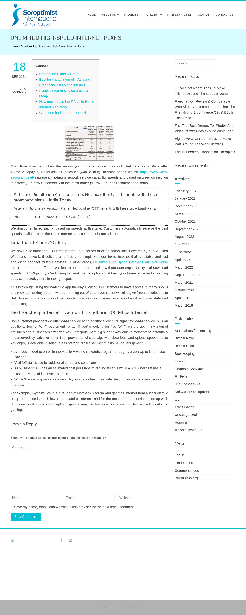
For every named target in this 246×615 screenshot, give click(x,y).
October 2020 (185, 290)
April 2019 (182, 298)
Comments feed (187, 470)
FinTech (181, 376)
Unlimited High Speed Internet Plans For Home (130, 262)
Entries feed (184, 463)
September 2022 (187, 229)
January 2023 (185, 198)
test (177, 399)
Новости (181, 422)
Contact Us (224, 14)
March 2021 (184, 282)
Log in (179, 455)
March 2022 (184, 267)
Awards (203, 14)
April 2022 (182, 260)
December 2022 (187, 206)
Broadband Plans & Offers (59, 74)
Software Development (192, 392)
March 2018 (184, 305)
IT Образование (187, 384)
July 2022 (182, 244)
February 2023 (186, 191)
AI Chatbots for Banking (193, 331)
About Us (109, 14)
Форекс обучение (188, 430)
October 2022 (185, 221)
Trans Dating (184, 407)
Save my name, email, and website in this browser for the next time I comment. (74, 507)
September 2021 (187, 275)
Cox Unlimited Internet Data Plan (64, 113)
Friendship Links (179, 14)
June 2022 (183, 252)
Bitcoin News (185, 338)
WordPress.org (186, 478)
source (84, 217)
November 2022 (187, 214)
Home (91, 14)
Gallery (152, 14)
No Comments (19, 90)
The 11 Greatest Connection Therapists (205, 152)
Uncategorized (186, 415)
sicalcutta (114, 607)
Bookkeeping (29, 46)
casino (180, 361)
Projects (131, 14)
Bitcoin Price (184, 346)
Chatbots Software (189, 369)
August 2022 (184, 237)
